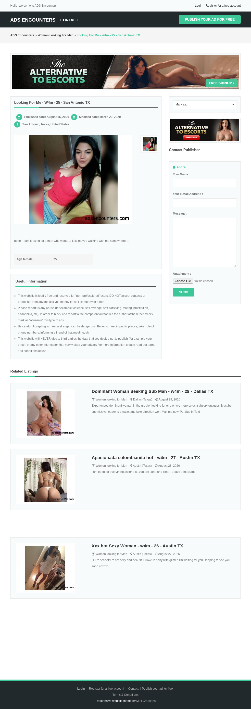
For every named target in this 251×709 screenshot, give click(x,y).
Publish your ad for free (210, 19)
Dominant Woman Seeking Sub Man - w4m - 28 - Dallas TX (152, 391)
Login (198, 5)
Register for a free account (223, 5)
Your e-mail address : (188, 194)
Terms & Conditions (125, 694)
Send (183, 292)
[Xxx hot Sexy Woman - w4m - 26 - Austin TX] (50, 568)
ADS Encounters (32, 20)
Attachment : (182, 273)
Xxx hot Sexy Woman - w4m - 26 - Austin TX (137, 545)
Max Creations (146, 701)
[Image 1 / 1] (73, 179)
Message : (180, 213)
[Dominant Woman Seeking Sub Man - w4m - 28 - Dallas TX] (50, 413)
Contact (69, 20)
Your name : (181, 174)
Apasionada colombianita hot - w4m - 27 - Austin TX (146, 457)
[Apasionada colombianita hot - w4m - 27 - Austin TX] (50, 479)
